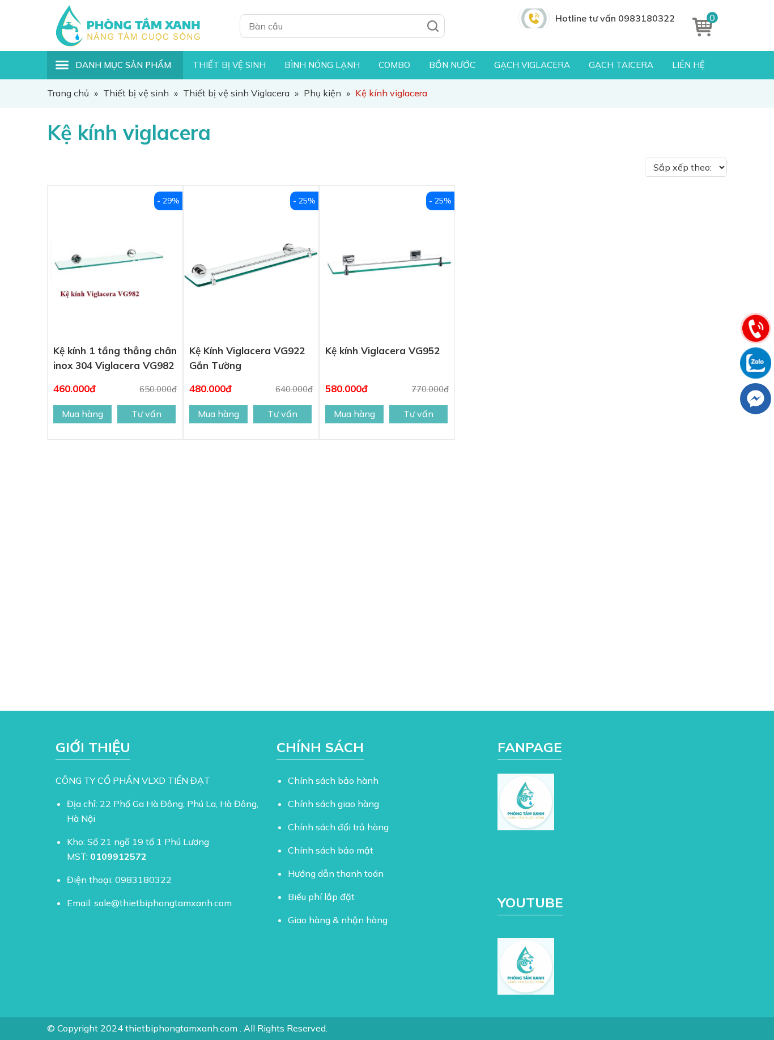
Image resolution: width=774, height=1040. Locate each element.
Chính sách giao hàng (333, 803)
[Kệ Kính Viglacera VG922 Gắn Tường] (251, 264)
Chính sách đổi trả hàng (338, 827)
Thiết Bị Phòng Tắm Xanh (135, 25)
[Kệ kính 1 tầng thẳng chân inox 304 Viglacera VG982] (115, 264)
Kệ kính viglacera (129, 132)
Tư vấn (146, 413)
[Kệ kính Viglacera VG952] (387, 264)
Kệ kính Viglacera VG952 (382, 350)
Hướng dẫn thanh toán (336, 873)
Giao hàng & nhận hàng (338, 920)
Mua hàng (82, 413)
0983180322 (143, 879)
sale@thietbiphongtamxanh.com (163, 903)
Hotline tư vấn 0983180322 (615, 18)
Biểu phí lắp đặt (321, 896)
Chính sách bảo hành (333, 780)
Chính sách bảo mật (330, 850)
